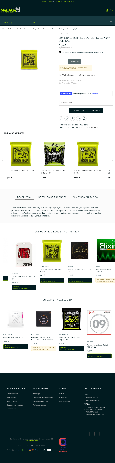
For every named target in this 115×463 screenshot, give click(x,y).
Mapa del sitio (12, 409)
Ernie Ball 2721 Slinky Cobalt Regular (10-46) (70, 339)
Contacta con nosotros (15, 405)
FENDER (90, 342)
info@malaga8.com (93, 400)
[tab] (24, 197)
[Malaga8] (10, 10)
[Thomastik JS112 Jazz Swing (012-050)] (46, 229)
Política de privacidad (40, 401)
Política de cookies (39, 405)
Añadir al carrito (74, 61)
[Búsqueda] (85, 21)
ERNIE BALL (65, 34)
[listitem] (20, 159)
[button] (66, 75)
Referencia (16, 227)
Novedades (63, 397)
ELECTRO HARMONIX (100, 273)
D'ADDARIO (7, 334)
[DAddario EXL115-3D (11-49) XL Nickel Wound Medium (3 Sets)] (23, 226)
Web (35, 22)
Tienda (60, 22)
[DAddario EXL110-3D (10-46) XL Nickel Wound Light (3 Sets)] (92, 229)
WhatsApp (7, 22)
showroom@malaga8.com (95, 414)
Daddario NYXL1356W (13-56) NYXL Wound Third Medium (42, 339)
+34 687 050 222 (92, 398)
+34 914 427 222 (92, 412)
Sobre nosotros (12, 394)
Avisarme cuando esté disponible (86, 110)
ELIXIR (66, 266)
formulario (95, 127)
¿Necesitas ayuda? (31, 440)
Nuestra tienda (12, 401)
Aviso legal (36, 394)
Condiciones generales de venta (44, 397)
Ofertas (61, 394)
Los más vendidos (65, 401)
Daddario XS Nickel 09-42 (13, 338)
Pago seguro (11, 397)
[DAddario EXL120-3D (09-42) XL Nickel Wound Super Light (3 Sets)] (69, 226)
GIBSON (39, 266)
